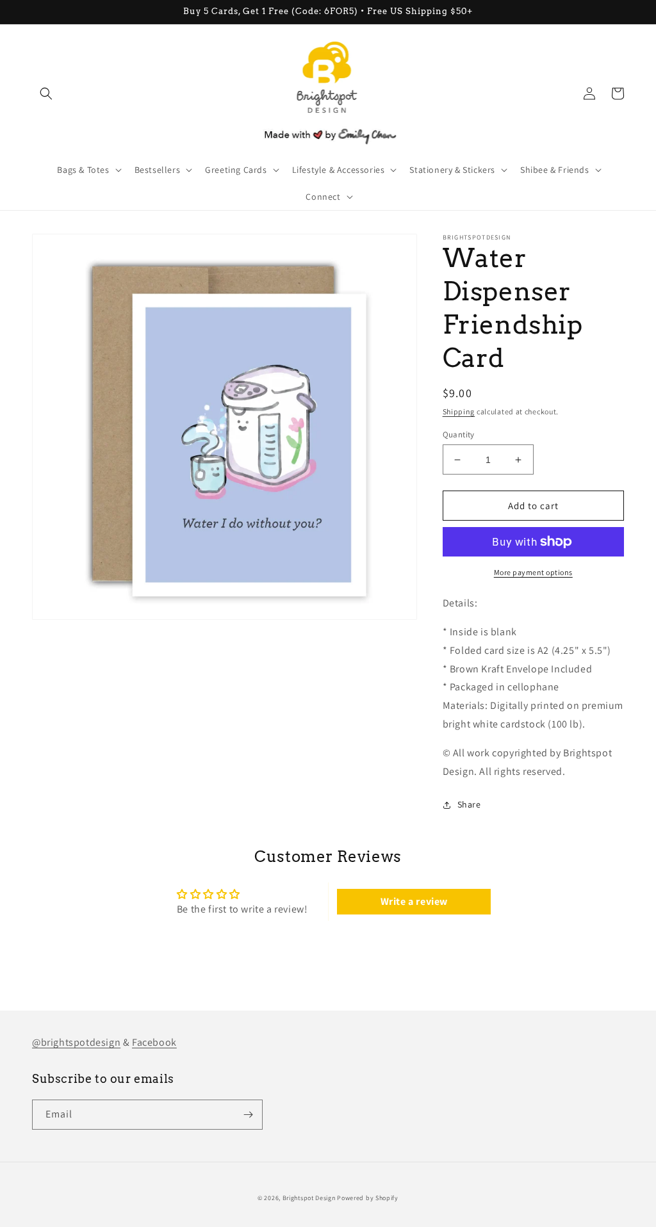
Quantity (459, 434)
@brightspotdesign (76, 1042)
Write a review (414, 901)
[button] (46, 93)
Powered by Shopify (367, 1198)
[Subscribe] (248, 1115)
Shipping (459, 411)
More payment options (533, 572)
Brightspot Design (309, 1198)
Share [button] (469, 804)
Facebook (154, 1042)
